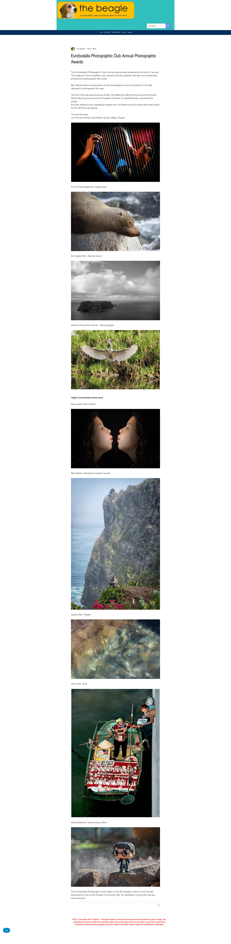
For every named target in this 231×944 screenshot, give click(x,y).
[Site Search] (168, 25)
